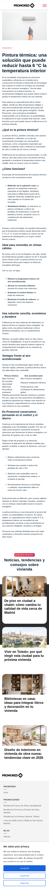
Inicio (6, 792)
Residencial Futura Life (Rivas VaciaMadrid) (22, 806)
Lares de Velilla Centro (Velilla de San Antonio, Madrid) (23, 821)
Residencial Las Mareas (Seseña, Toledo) (21, 816)
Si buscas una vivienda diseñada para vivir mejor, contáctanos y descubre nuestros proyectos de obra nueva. (23, 534)
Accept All (24, 868)
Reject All (24, 883)
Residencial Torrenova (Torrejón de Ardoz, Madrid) (22, 811)
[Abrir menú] (44, 5)
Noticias (7, 836)
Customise (24, 876)
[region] (24, 865)
